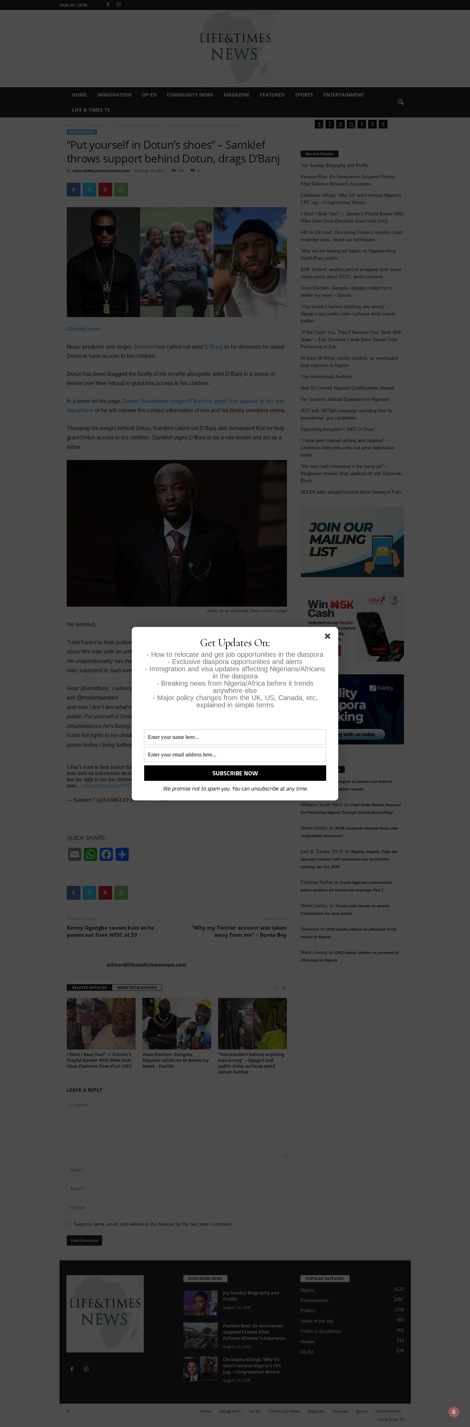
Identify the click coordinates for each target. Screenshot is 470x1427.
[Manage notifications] (453, 1411)
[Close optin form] (329, 637)
